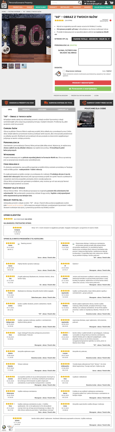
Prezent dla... (18, 7)
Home (4, 11)
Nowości (87, 7)
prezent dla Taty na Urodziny (81, 95)
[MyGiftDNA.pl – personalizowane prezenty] (4, 4)
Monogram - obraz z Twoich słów (99, 270)
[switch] (10, 430)
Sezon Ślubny (41, 7)
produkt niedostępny (83, 82)
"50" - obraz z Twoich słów (101, 345)
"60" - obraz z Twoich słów (32, 11)
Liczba (96, 95)
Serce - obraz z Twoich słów (46, 258)
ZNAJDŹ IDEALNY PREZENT (102, 7)
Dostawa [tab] (42, 110)
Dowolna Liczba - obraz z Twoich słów (98, 314)
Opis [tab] (10, 110)
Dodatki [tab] (26, 110)
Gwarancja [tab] (63, 110)
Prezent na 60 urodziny (15, 205)
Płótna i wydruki (14, 11)
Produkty (53, 7)
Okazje (29, 7)
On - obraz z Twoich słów (47, 285)
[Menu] (14, 426)
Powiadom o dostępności (84, 88)
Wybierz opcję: (61, 39)
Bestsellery (65, 7)
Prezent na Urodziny (61, 95)
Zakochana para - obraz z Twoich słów (43, 297)
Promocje (77, 7)
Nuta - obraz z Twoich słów (46, 412)
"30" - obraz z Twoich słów (101, 258)
